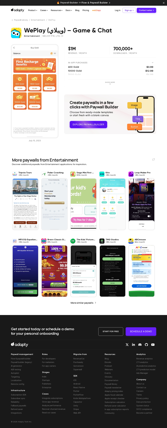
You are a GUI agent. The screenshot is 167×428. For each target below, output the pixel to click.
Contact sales (145, 10)
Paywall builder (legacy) (21, 362)
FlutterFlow (78, 395)
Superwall (77, 369)
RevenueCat (78, 358)
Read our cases (49, 412)
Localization (16, 380)
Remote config (17, 384)
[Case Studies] (47, 10)
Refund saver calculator (115, 406)
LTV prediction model (145, 369)
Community (109, 413)
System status (142, 405)
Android (76, 384)
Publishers (46, 384)
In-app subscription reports (117, 409)
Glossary (108, 377)
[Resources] (62, 10)
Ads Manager (142, 373)
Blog (77, 10)
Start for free (111, 331)
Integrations (16, 413)
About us (140, 384)
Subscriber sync (18, 398)
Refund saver (17, 409)
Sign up (128, 10)
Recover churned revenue (53, 409)
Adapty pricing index (114, 391)
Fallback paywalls (18, 405)
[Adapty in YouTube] (153, 344)
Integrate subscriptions (52, 398)
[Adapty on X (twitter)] (127, 344)
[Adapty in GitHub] (146, 344)
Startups (46, 380)
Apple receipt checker (114, 398)
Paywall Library (21, 20)
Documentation (111, 380)
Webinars (109, 369)
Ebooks (108, 362)
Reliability (15, 402)
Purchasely (78, 362)
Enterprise (46, 387)
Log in (117, 10)
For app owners (49, 366)
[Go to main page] (17, 10)
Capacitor (77, 402)
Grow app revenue (50, 402)
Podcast (108, 366)
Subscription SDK (18, 395)
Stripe (76, 409)
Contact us (141, 387)
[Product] (36, 10)
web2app (96, 10)
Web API (77, 413)
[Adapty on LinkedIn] (133, 344)
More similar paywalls (82, 302)
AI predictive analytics (146, 366)
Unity (75, 405)
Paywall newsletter (113, 387)
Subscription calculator (115, 402)
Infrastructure (18, 390)
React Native (79, 387)
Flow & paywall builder (20, 358)
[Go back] (12, 21)
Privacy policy (142, 398)
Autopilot (15, 373)
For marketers (48, 362)
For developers (49, 358)
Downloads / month (125, 53)
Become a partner (144, 413)
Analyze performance (51, 405)
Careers (139, 391)
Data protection (143, 402)
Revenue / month (77, 53)
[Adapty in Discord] (140, 344)
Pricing (86, 10)
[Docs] (71, 10)
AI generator (16, 366)
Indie (44, 376)
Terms (139, 395)
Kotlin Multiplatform (82, 398)
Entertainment (38, 20)
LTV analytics (142, 362)
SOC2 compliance (144, 409)
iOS (74, 380)
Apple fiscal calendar (114, 395)
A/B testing (16, 369)
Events (108, 373)
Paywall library (111, 384)
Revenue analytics (144, 358)
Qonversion (78, 366)
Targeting (15, 377)
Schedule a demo (141, 331)
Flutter (76, 391)
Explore (88, 124)
